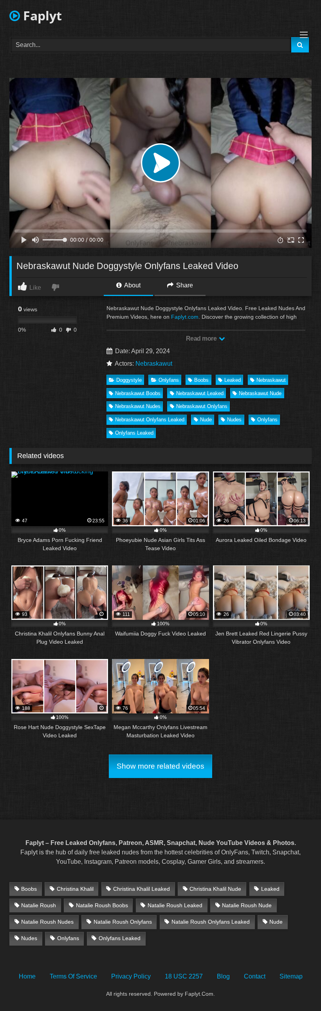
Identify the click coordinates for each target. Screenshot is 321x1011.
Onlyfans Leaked (134, 433)
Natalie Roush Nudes (47, 922)
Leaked (232, 380)
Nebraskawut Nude (260, 393)
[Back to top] (296, 987)
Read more (202, 338)
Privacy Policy (131, 976)
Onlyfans (169, 380)
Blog (223, 976)
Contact (254, 976)
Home (27, 976)
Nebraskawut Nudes (137, 406)
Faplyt (41, 15)
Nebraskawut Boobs (137, 393)
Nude (206, 419)
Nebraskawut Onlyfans (201, 406)
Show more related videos (160, 766)
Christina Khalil (75, 889)
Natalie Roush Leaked (175, 905)
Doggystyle (129, 380)
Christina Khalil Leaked (141, 889)
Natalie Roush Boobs (102, 905)
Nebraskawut (153, 363)
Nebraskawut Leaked (200, 393)
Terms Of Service (73, 976)
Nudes (234, 419)
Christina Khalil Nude (215, 889)
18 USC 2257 (184, 976)
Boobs (201, 380)
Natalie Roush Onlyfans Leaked (210, 922)
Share (184, 285)
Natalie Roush (38, 905)
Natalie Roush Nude (247, 905)
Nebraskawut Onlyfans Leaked (149, 419)
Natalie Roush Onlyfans (123, 922)
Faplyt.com (184, 317)
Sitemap (291, 976)
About (132, 285)
